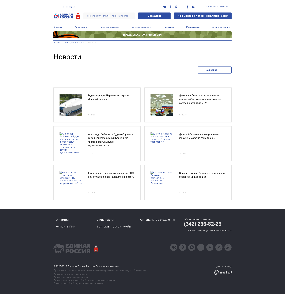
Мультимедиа (193, 27)
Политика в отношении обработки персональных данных (84, 280)
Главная (57, 42)
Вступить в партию (221, 27)
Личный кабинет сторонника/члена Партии (203, 15)
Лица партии (81, 27)
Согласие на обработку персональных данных (78, 283)
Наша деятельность (109, 27)
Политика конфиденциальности (70, 277)
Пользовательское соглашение (70, 274)
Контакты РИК (65, 226)
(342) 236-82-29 (202, 224)
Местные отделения (141, 27)
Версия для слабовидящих (217, 7)
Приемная (169, 27)
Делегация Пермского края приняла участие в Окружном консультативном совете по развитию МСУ (200, 99)
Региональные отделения (157, 219)
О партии (57, 27)
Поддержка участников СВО (142, 34)
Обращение (154, 15)
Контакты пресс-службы (114, 226)
